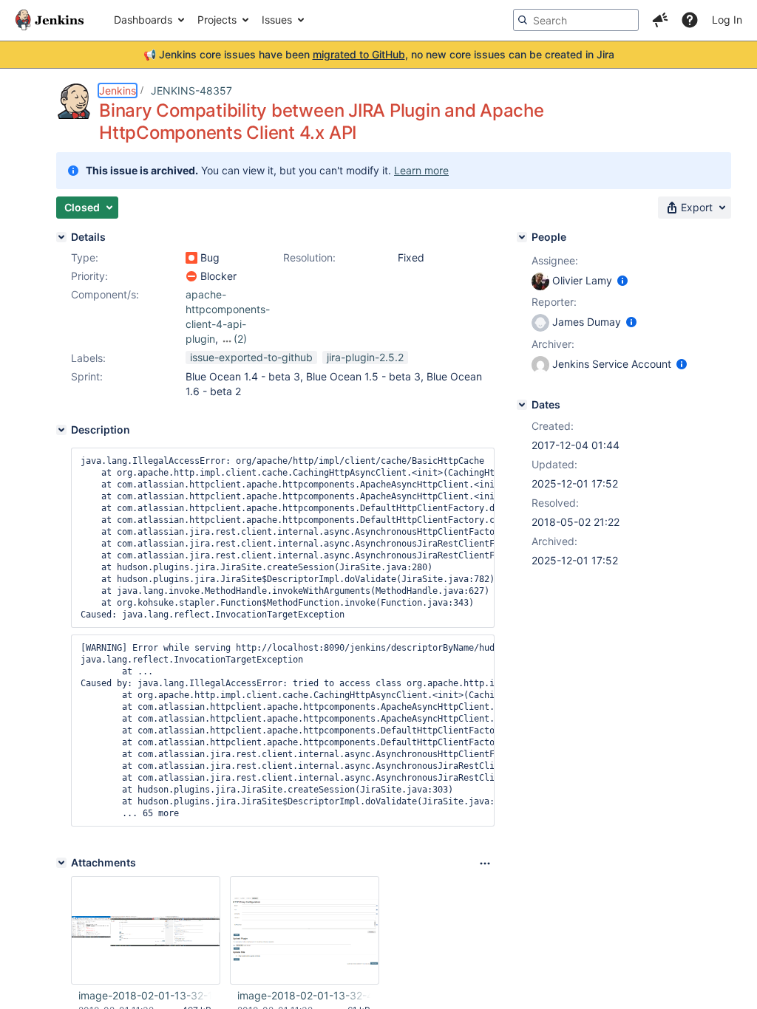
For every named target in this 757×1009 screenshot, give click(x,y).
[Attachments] (61, 863)
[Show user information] (622, 280)
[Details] (61, 237)
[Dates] (522, 405)
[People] (522, 237)
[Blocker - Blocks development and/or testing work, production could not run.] (191, 276)
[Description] (61, 430)
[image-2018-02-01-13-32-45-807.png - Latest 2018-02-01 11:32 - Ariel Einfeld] (304, 930)
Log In (727, 19)
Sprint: (87, 376)
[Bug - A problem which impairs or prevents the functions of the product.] (191, 258)
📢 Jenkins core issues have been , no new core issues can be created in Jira (378, 54)
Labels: (88, 358)
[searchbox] (576, 20)
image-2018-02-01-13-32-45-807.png (303, 995)
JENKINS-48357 (191, 90)
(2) (240, 338)
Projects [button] (217, 19)
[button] (660, 20)
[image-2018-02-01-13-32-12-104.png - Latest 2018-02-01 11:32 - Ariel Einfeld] (146, 930)
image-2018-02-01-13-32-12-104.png (144, 995)
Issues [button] (277, 19)
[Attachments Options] (485, 863)
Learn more (421, 170)
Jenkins (117, 90)
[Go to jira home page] (49, 20)
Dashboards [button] (143, 19)
